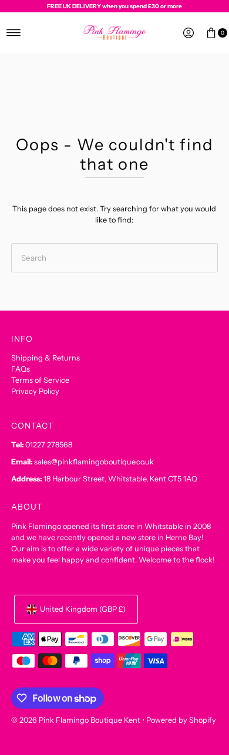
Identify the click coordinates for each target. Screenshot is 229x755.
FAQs (20, 369)
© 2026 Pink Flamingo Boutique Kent (75, 720)
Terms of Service (40, 380)
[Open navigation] (14, 33)
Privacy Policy (35, 391)
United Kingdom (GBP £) (83, 609)
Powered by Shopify (181, 720)
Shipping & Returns (45, 357)
